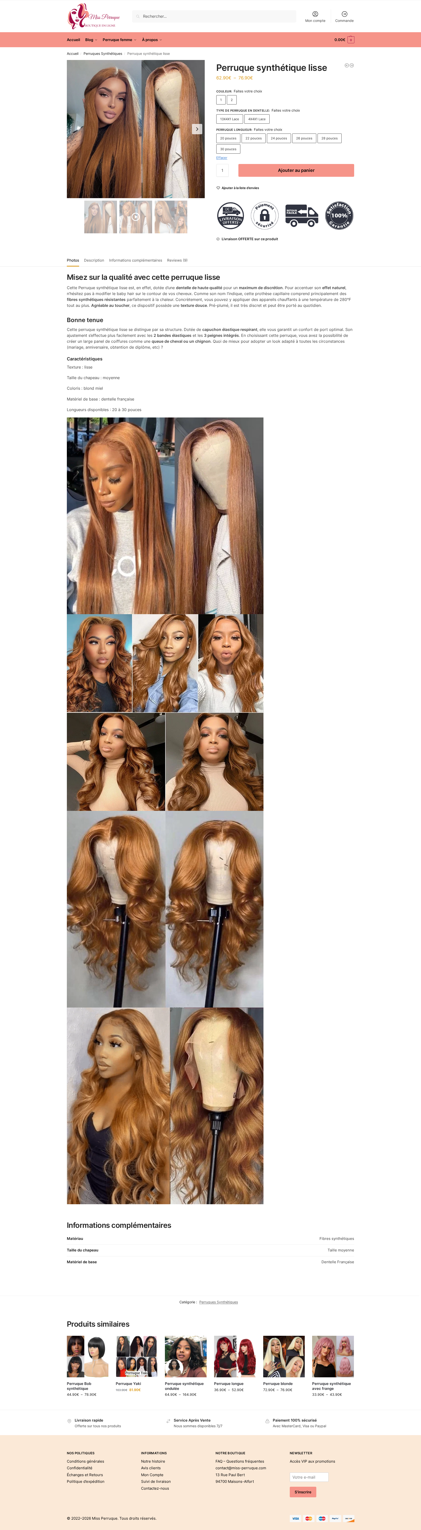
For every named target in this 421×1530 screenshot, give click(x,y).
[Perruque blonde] (284, 1357)
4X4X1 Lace (257, 119)
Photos (73, 260)
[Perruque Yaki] (137, 1357)
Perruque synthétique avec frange (331, 1386)
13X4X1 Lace (229, 119)
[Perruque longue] (235, 1357)
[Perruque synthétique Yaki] (351, 65)
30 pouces (228, 149)
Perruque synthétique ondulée (184, 1386)
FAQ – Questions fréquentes (240, 1461)
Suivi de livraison (156, 1481)
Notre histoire (153, 1461)
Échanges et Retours (85, 1474)
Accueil (72, 54)
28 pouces (329, 138)
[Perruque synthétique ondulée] (186, 1357)
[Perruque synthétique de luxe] (346, 65)
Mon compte (315, 20)
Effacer (221, 158)
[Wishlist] (101, 1343)
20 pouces (228, 138)
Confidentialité (79, 1468)
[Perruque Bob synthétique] (88, 1357)
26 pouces (304, 138)
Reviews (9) (177, 260)
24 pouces (279, 138)
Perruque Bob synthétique (79, 1386)
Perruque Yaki (128, 1383)
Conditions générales (85, 1461)
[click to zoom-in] (136, 129)
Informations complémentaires (135, 260)
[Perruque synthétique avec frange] (333, 1357)
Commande (344, 20)
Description (94, 260)
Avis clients (151, 1468)
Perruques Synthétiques (103, 54)
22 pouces (254, 138)
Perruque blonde (278, 1383)
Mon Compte (152, 1474)
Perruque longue (229, 1383)
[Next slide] (197, 129)
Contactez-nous (155, 1488)
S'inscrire (303, 1492)
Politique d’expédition (85, 1481)
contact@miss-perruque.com (241, 1468)
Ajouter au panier (296, 170)
